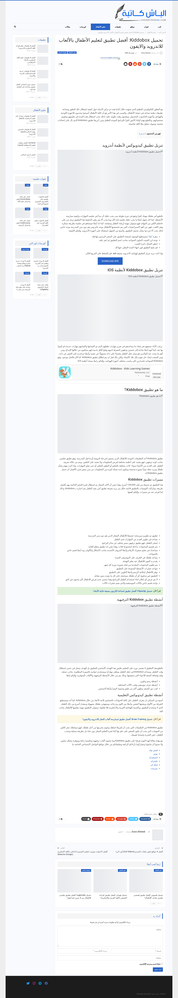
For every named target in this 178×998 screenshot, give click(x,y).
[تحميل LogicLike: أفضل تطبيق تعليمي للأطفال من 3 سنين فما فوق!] (74, 881)
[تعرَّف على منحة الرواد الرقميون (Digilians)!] (40, 277)
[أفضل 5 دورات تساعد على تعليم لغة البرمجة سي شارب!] (22, 277)
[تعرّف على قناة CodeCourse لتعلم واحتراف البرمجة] (22, 213)
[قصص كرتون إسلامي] (42, 158)
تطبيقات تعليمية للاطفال (150, 814)
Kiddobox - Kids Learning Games (130, 368)
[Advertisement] (110, 88)
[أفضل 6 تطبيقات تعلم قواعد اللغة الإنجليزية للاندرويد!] (42, 49)
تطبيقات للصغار (62, 52)
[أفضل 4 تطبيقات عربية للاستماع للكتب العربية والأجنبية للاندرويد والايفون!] (42, 74)
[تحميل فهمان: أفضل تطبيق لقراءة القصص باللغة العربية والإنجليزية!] (110, 881)
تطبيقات (118, 27)
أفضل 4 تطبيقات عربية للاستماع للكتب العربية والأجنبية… (27, 73)
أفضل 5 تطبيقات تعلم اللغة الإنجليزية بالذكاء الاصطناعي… (26, 60)
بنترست (154, 768)
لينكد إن (154, 764)
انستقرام (153, 757)
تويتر (155, 754)
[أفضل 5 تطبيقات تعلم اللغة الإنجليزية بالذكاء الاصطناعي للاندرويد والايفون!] (42, 61)
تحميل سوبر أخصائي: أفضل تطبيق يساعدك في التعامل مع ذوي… (25, 86)
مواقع (132, 27)
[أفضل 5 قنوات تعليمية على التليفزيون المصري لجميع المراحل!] (40, 189)
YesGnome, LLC (142, 372)
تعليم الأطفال (100, 27)
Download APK (110, 261)
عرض (142, 134)
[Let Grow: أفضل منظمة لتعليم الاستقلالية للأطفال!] (42, 146)
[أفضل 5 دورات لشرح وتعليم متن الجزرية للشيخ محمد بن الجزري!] (40, 253)
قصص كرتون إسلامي (28, 155)
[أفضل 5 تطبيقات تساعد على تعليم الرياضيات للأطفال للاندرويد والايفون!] (42, 119)
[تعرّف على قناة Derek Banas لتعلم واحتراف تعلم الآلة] (22, 189)
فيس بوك (153, 750)
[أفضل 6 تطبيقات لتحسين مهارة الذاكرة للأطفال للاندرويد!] (42, 132)
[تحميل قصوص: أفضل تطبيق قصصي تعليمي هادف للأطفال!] (146, 881)
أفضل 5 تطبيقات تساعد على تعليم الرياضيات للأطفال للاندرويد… (25, 118)
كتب (159, 27)
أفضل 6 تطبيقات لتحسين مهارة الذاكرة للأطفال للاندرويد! (26, 131)
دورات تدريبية (25, 249)
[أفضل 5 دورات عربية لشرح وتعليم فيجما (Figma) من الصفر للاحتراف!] (22, 253)
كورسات (83, 27)
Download (157, 373)
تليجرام (154, 761)
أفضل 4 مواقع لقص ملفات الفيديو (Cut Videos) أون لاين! (139, 851)
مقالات (67, 27)
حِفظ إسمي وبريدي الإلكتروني (150, 964)
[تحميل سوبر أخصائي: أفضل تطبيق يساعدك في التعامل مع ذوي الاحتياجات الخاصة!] (42, 87)
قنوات (146, 27)
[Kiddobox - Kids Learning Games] (65, 372)
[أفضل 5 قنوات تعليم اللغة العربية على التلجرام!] (40, 213)
